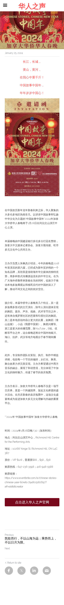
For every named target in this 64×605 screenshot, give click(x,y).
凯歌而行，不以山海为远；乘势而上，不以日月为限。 (31, 540)
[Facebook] (9, 570)
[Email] (47, 570)
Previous (9, 534)
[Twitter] (21, 570)
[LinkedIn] (34, 570)
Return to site (14, 562)
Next (7, 548)
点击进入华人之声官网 (32, 502)
